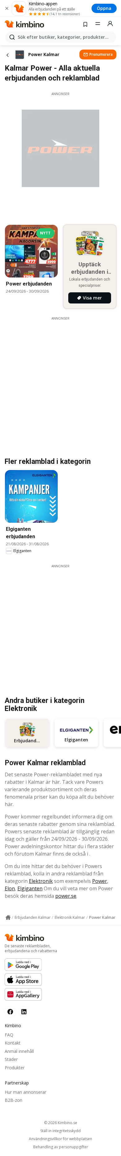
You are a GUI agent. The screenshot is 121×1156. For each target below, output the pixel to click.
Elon (10, 888)
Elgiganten (30, 888)
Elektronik (41, 881)
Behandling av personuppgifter (60, 1147)
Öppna (104, 8)
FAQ (9, 1035)
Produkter (15, 1068)
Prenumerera (101, 54)
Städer (11, 1059)
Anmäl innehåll (19, 1051)
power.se (65, 895)
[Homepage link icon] (8, 917)
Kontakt (12, 1043)
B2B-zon (13, 1100)
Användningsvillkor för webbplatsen (60, 1138)
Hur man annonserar (25, 1092)
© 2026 (60, 1122)
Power (99, 881)
